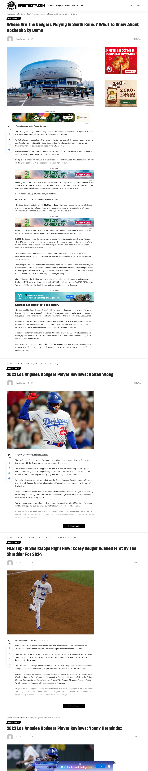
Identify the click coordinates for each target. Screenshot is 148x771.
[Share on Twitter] (9, 139)
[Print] (9, 149)
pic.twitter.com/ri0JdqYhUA (44, 194)
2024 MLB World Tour (48, 205)
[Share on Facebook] (9, 134)
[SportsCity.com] (26, 5)
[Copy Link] (9, 144)
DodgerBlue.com (40, 126)
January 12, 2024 (51, 199)
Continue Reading (74, 526)
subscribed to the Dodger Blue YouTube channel (43, 344)
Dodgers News (13, 19)
